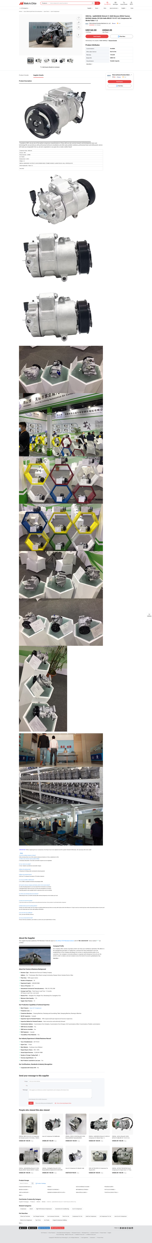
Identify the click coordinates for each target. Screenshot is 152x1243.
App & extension (114, 8)
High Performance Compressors (44, 1209)
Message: (25, 1090)
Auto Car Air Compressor (120, 1216)
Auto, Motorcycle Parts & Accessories (33, 11)
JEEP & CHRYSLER (23, 1192)
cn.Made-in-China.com (91, 1234)
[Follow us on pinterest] (130, 1228)
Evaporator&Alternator (24, 1186)
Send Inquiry (97, 36)
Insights (109, 1232)
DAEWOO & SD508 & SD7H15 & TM (56, 1192)
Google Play (32, 1228)
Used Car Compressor (91, 1216)
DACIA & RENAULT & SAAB (82, 1186)
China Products (51, 1232)
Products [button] (44, 3)
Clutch (31, 1209)
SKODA (49, 1186)
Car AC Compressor (77, 1209)
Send (31, 1103)
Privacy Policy (100, 1237)
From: (26, 1081)
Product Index (103, 1232)
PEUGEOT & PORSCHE (53, 1189)
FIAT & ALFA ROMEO (109, 1189)
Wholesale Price (85, 1232)
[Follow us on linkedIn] (132, 1228)
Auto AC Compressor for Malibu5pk (51, 1136)
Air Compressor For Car (105, 1216)
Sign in (131, 4)
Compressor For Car (77, 1216)
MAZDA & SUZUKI (23, 1189)
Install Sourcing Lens (58, 1228)
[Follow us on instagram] (125, 1228)
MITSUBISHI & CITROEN (82, 1189)
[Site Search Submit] (97, 3)
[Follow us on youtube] (127, 1228)
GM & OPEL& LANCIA (81, 1192)
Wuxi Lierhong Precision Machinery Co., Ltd (99, 23)
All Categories (24, 8)
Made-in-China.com (69, 1234)
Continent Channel (94, 1232)
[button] (92, 3)
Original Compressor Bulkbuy (60, 1220)
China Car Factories (25, 1216)
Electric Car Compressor (26, 1220)
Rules (132, 8)
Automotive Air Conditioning (62, 1209)
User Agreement (84, 1237)
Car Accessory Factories (53, 1216)
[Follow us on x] (123, 1228)
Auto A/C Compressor (35, 1008)
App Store (23, 1228)
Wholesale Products (76, 1232)
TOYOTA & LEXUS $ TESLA (110, 1192)
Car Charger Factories (38, 1216)
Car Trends (46, 1220)
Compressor (23, 1209)
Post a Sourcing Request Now (63, 1103)
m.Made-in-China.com (79, 1234)
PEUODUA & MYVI (108, 1186)
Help (105, 8)
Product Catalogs (41, 1183)
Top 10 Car (38, 1220)
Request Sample (113, 40)
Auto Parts (46, 11)
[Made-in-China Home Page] (27, 3)
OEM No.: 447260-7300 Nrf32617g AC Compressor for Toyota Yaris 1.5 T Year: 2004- (121, 1169)
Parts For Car (66, 1216)
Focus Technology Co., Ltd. (65, 1237)
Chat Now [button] (122, 36)
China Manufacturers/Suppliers (63, 1232)
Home (20, 11)
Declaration (92, 1237)
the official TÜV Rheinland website (65, 940)
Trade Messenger (44, 1228)
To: (27, 1085)
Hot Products (44, 1232)
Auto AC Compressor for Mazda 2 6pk (75, 1168)
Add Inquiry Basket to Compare (51, 67)
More (20, 1223)
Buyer (96, 8)
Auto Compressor (55, 11)
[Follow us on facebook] (121, 1228)
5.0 (114, 77)
